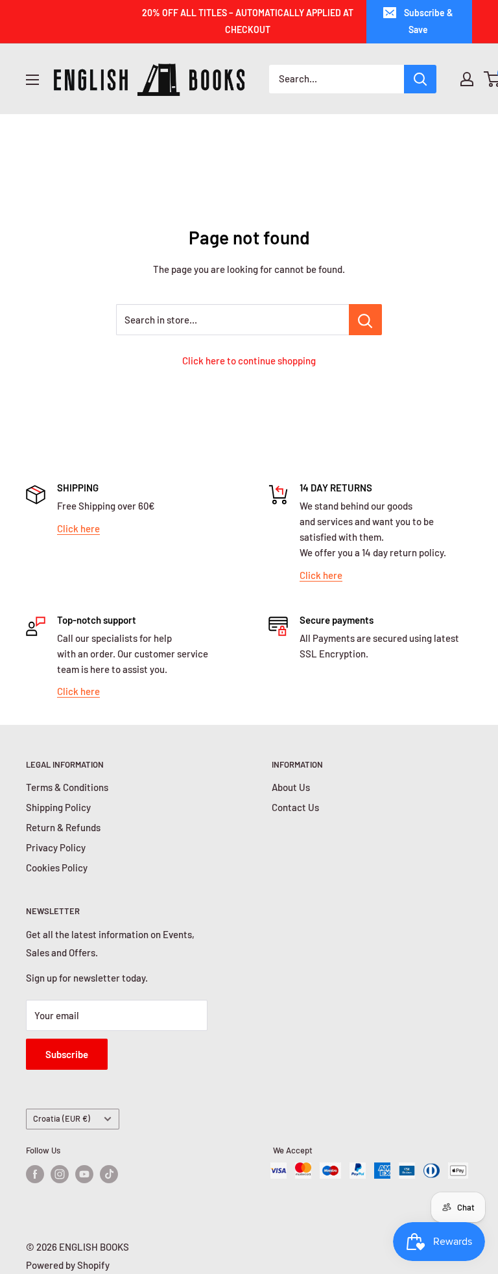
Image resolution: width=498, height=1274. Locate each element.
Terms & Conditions (67, 787)
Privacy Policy (56, 847)
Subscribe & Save (428, 21)
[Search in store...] (365, 319)
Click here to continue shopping (249, 360)
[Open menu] (32, 80)
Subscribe (66, 1054)
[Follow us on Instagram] (60, 1174)
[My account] (466, 79)
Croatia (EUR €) (61, 1118)
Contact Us (295, 807)
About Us (291, 787)
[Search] (420, 79)
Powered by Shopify (68, 1265)
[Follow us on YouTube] (84, 1174)
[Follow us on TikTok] (109, 1174)
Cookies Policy (57, 867)
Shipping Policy (58, 807)
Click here (78, 528)
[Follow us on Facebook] (35, 1174)
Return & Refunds (63, 827)
